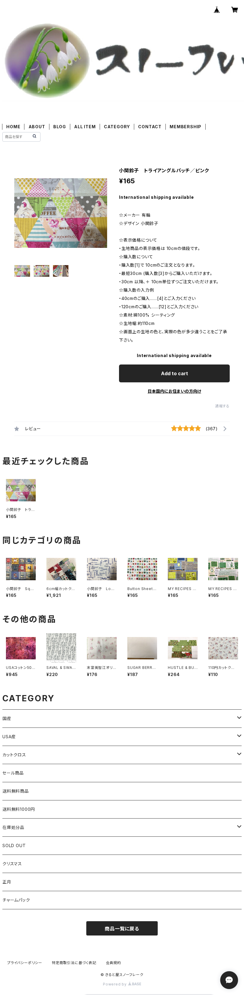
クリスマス (12, 863)
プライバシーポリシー (24, 962)
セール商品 (13, 772)
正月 (6, 881)
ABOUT (37, 126)
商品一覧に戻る (122, 929)
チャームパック (16, 899)
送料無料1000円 (18, 809)
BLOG (59, 126)
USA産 (9, 736)
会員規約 (113, 962)
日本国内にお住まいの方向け (174, 391)
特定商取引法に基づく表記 (74, 962)
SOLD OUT (14, 845)
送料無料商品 (15, 791)
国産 (6, 718)
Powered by (115, 984)
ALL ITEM (85, 126)
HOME (13, 126)
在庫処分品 (13, 827)
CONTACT (150, 126)
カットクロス (14, 754)
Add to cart (174, 373)
